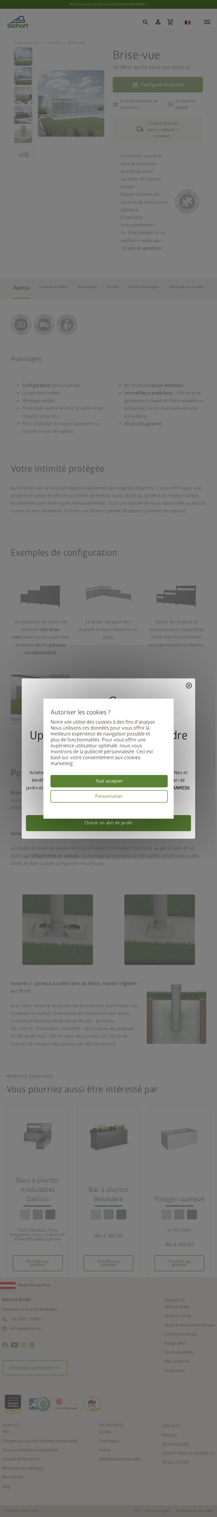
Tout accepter (109, 781)
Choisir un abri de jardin (108, 823)
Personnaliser (109, 796)
